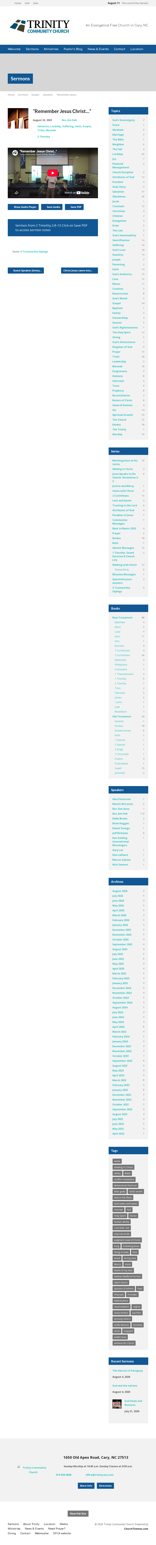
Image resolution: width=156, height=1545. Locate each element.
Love (115, 279)
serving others (122, 1318)
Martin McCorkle (122, 804)
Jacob (115, 201)
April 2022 (118, 1133)
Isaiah (118, 768)
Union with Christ (123, 491)
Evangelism (119, 220)
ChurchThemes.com (136, 1528)
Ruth (115, 543)
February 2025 (120, 978)
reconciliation (121, 1306)
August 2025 (119, 949)
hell (129, 1209)
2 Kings (119, 749)
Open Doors (121, 1282)
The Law (117, 230)
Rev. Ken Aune (120, 808)
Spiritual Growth (122, 415)
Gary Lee (117, 850)
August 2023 (119, 1065)
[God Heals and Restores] (117, 1406)
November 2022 (121, 1099)
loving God (130, 1258)
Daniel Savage (121, 828)
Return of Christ (122, 400)
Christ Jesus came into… (78, 270)
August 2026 (119, 891)
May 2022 (118, 1128)
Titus (118, 688)
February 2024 (120, 1036)
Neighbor (118, 144)
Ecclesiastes (121, 763)
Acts (117, 641)
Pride (115, 225)
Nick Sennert (120, 864)
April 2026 (118, 910)
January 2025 (120, 983)
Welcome (14, 49)
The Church (119, 419)
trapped (128, 1330)
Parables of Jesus (122, 515)
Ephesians (120, 660)
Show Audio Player (24, 207)
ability (117, 1173)
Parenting (118, 264)
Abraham (118, 129)
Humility (117, 254)
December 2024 (121, 988)
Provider (132, 1294)
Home (17, 3)
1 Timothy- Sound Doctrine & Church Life (123, 556)
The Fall (117, 149)
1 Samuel (120, 740)
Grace (116, 125)
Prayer (116, 351)
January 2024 (120, 1041)
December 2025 (121, 929)
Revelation (121, 711)
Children (117, 216)
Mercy (117, 1264)
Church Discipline (122, 172)
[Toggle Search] (9, 3)
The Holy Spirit (121, 332)
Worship (117, 434)
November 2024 (121, 993)
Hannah (118, 1209)
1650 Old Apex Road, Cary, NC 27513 (95, 1457)
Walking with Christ (124, 565)
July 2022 (117, 1119)
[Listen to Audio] (140, 1376)
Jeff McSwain (120, 833)
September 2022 (122, 1109)
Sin (114, 410)
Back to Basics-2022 (124, 528)
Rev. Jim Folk (69, 120)
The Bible (118, 139)
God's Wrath (119, 298)
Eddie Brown (119, 818)
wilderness (120, 1336)
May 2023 (118, 1070)
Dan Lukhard (120, 855)
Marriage (118, 134)
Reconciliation (121, 395)
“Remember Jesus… (67, 94)
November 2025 (121, 934)
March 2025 (119, 973)
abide (117, 1161)
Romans (119, 645)
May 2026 (118, 905)
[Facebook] (129, 1475)
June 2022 (118, 1124)
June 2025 (118, 959)
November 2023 (121, 1051)
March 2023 (119, 1080)
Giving (116, 337)
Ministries (51, 49)
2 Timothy (43, 136)
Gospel (35, 94)
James (118, 697)
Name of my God (123, 1270)
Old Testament (121, 716)
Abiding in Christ (122, 469)
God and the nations (124, 1385)
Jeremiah (120, 773)
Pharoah (119, 1294)
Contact (119, 49)
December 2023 (121, 1046)
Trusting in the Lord (124, 505)
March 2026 (119, 915)
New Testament (122, 617)
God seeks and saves (125, 1203)
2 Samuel (120, 744)
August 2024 (119, 1007)
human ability (121, 1221)
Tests (115, 385)
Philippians (121, 664)
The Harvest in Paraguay (127, 1370)
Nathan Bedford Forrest (127, 1276)
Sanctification (120, 240)
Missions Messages (124, 574)
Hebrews (120, 692)
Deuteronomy (123, 730)
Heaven (117, 322)
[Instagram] (124, 1475)
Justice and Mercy (123, 486)
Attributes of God (123, 177)
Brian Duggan (120, 823)
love (135, 1252)
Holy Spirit (120, 1215)
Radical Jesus (121, 1300)
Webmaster (42, 1533)
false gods (119, 1191)
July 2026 (117, 896)
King (116, 1245)
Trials (40, 130)
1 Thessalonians (124, 674)
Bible (127, 1173)
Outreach (118, 381)
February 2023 (120, 1085)
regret (136, 1306)
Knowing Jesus (131, 1245)
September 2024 (122, 1002)
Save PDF (75, 207)
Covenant (118, 206)
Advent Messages (123, 548)
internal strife (121, 1233)
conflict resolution (124, 1179)
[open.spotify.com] (139, 1475)
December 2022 (121, 1094)
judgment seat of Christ (127, 1239)
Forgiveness (119, 371)
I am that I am (121, 1227)
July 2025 (117, 954)
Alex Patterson (121, 799)
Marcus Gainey (121, 859)
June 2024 (118, 1017)
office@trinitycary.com (99, 1474)
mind (128, 1264)
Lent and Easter (122, 500)
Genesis (119, 721)
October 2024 (120, 997)
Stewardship (120, 317)
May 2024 (118, 1022)
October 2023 (120, 1056)
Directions (105, 1485)
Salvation (48, 94)
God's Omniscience (123, 342)
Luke (117, 631)
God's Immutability (124, 235)
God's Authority (122, 274)
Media (64, 1524)
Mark (118, 627)
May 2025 (118, 963)
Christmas (118, 211)
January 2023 (120, 1090)
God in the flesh (123, 1197)
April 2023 (118, 1075)
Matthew (120, 622)
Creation (117, 288)
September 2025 (122, 944)
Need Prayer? (56, 1528)
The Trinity (119, 429)
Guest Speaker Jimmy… (27, 270)
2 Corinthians (120, 495)
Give (35, 3)
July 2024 (117, 1012)
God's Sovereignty (123, 120)
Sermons (32, 49)
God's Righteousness (125, 327)
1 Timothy (120, 678)
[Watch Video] (135, 1377)
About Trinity (31, 1524)
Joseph (116, 259)
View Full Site (78, 1513)
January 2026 (120, 925)
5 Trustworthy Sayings (34, 251)
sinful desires (121, 1324)
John (117, 636)
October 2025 (120, 939)
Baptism (117, 308)
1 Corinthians (122, 650)
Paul (139, 1288)
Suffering (68, 126)
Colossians (121, 669)
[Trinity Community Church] (33, 1472)
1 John (118, 702)
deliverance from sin (125, 1185)
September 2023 (122, 1061)
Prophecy (118, 390)
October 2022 (120, 1104)
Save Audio (53, 207)
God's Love (119, 250)
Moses (116, 284)
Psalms (119, 758)
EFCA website (62, 1533)
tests (117, 1330)
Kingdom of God (122, 347)
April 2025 (118, 968)
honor (133, 1215)
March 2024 (119, 1031)
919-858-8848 (63, 1474)
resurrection (121, 1312)
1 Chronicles (122, 754)
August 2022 (119, 1114)
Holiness (117, 376)
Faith (78, 126)
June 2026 (118, 900)
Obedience (119, 196)
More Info (86, 1485)
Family (116, 313)
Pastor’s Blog (73, 49)
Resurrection (120, 293)
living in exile (121, 1252)
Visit (27, 3)
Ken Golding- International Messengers (120, 841)
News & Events (98, 49)
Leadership (119, 361)
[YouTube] (134, 1475)
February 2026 (120, 920)
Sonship (137, 1324)
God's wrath (135, 1191)
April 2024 (118, 1027)
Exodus (116, 424)
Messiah (51, 130)
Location (136, 49)
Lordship (55, 126)
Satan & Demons (122, 405)
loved (117, 1258)
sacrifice (136, 1312)
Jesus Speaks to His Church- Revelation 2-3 (125, 477)
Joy (114, 159)
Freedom (117, 182)
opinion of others (123, 1288)
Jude (117, 707)
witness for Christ (124, 1343)
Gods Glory (119, 186)
